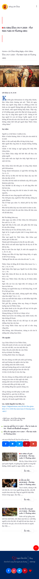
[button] (36, 548)
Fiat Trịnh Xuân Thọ (16, 420)
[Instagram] (14, 570)
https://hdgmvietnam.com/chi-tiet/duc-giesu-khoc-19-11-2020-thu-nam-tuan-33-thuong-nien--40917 (18, 408)
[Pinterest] (26, 444)
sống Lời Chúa (14, 7)
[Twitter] (19, 444)
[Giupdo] (30, 571)
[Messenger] (12, 444)
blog (31, 558)
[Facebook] (5, 444)
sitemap (32, 562)
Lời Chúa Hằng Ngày (18, 418)
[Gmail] (33, 444)
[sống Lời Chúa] (5, 7)
